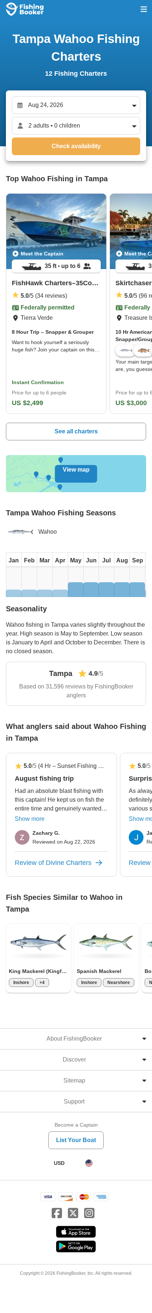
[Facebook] (57, 1213)
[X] (73, 1213)
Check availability (76, 146)
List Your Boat (76, 1140)
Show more (30, 819)
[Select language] (89, 1163)
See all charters (76, 431)
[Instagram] (89, 1213)
